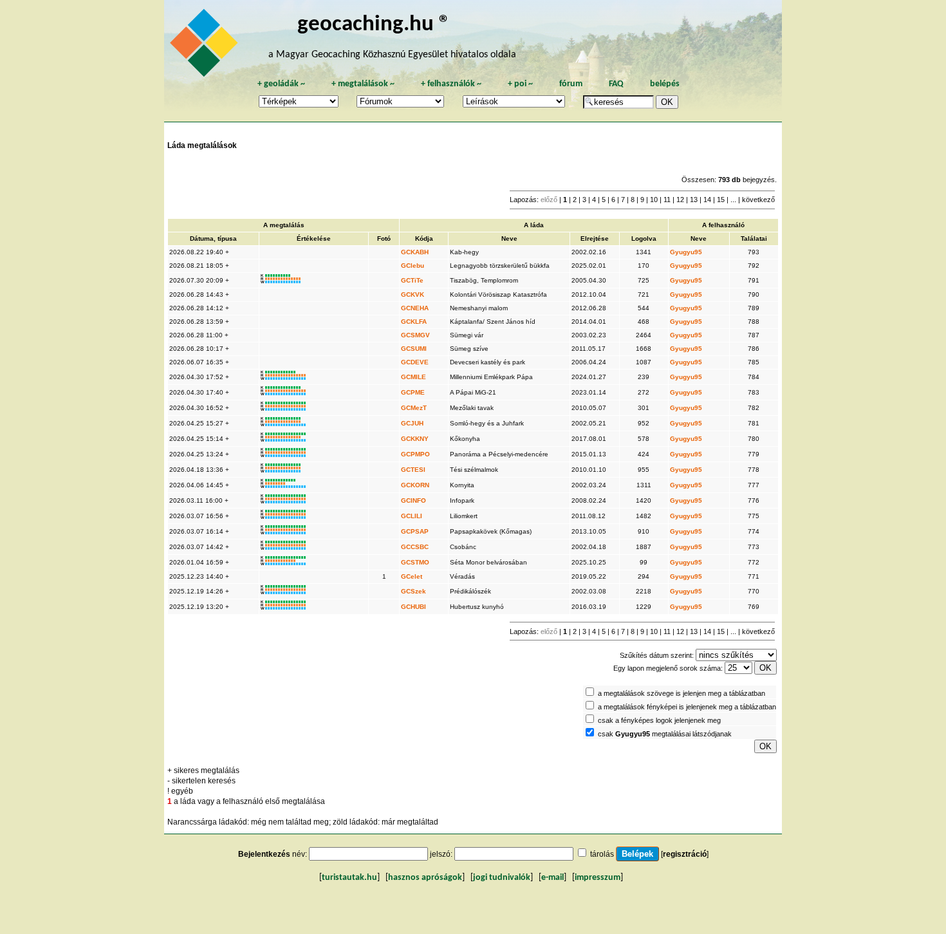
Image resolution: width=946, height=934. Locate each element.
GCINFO (413, 500)
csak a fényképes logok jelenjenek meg (659, 720)
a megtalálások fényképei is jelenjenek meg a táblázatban (687, 707)
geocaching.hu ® (373, 25)
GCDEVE (415, 362)
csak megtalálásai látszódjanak (665, 734)
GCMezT (414, 407)
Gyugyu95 (686, 252)
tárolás (602, 854)
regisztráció (685, 854)
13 (694, 199)
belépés (665, 84)
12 (680, 199)
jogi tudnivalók (501, 877)
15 (721, 199)
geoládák (281, 84)
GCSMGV (415, 335)
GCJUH (412, 423)
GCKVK (412, 294)
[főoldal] (206, 46)
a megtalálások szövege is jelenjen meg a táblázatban (681, 693)
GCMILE (413, 376)
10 (654, 199)
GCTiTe (412, 280)
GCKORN (415, 485)
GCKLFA (414, 321)
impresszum (597, 877)
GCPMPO (415, 454)
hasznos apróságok (425, 877)
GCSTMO (415, 562)
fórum (570, 84)
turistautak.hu (349, 877)
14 (707, 199)
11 (667, 199)
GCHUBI (413, 606)
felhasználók (451, 84)
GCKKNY (415, 438)
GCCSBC (415, 546)
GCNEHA (415, 308)
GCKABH (415, 252)
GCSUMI (414, 348)
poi (520, 84)
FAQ (616, 84)
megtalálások (363, 84)
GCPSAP (415, 531)
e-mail (552, 877)
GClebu (412, 265)
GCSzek (413, 591)
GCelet (411, 576)
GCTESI (413, 469)
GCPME (413, 392)
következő (758, 199)
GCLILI (411, 515)
